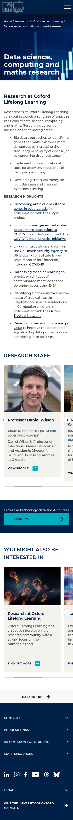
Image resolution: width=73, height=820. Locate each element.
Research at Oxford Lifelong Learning (38, 21)
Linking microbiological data (36, 246)
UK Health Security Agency (41, 251)
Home (8, 21)
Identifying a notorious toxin (36, 293)
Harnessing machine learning (37, 272)
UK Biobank (23, 255)
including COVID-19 (29, 264)
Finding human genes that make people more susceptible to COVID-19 (40, 229)
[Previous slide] (3, 420)
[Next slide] (67, 420)
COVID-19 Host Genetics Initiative (40, 239)
